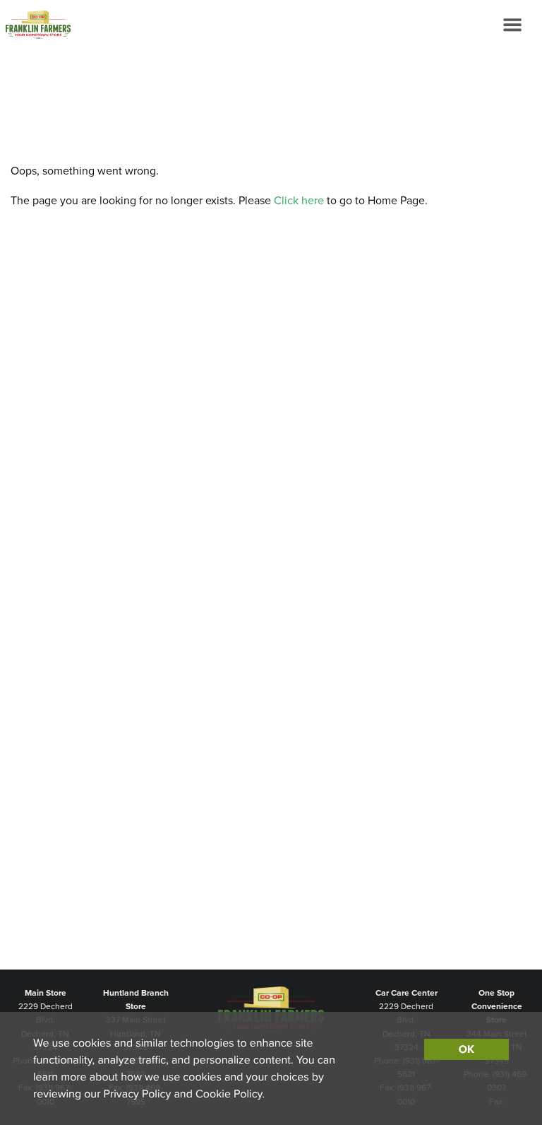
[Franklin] (35, 24)
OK (466, 1049)
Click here (299, 201)
